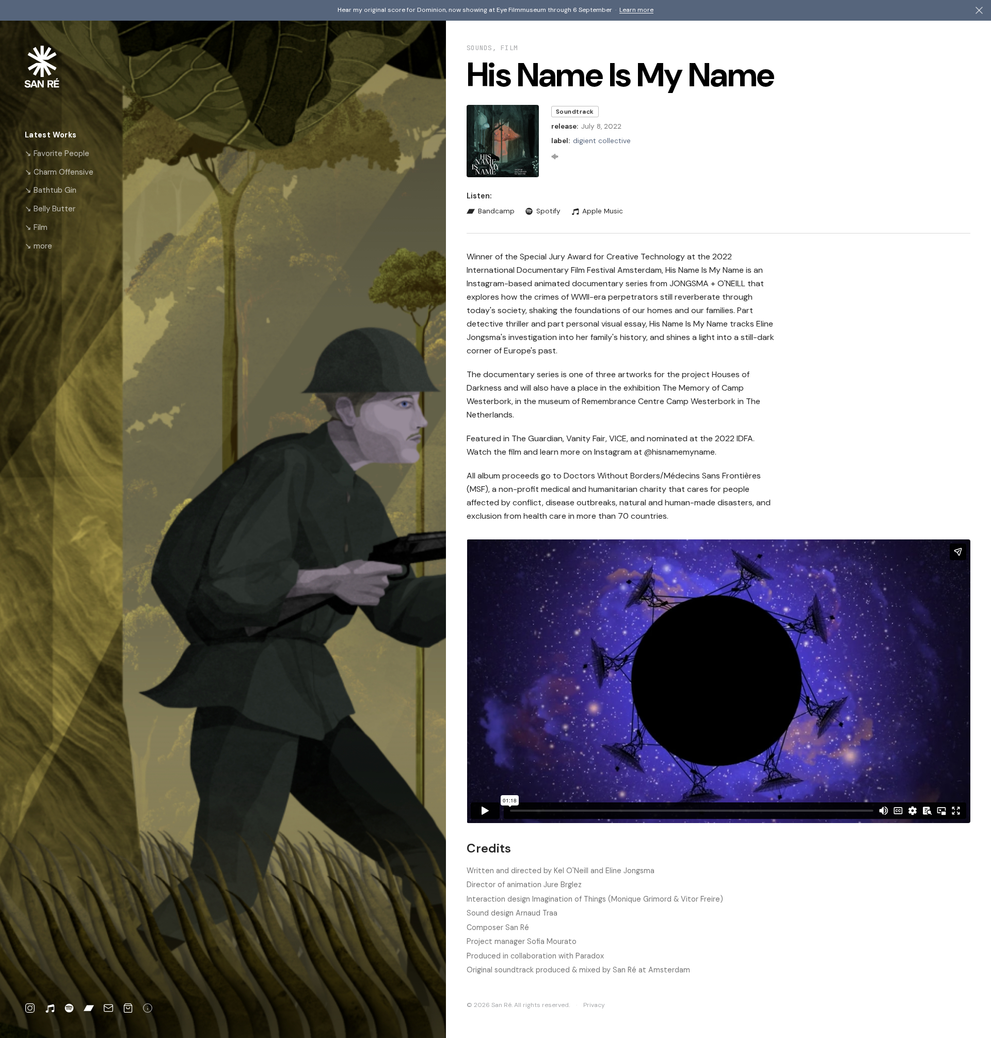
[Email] (108, 1008)
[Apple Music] (49, 1008)
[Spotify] (69, 1008)
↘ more (38, 246)
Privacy (594, 1005)
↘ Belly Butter (50, 209)
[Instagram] (30, 1008)
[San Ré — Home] (58, 67)
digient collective (602, 140)
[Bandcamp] (89, 1008)
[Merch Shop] (128, 1008)
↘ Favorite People (57, 153)
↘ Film (36, 227)
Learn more (636, 10)
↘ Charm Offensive (59, 172)
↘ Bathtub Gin (50, 190)
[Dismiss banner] (979, 10)
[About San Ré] (147, 1008)
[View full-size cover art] (503, 141)
